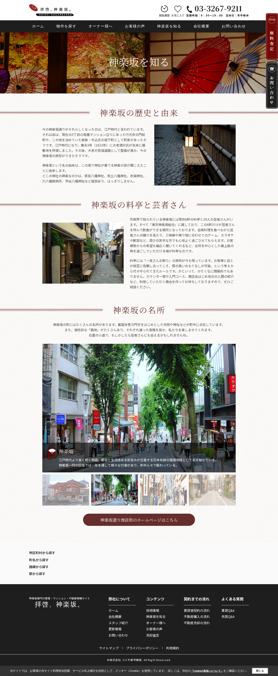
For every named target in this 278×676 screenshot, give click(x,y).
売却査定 (152, 635)
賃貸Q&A (227, 610)
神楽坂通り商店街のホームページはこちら (139, 520)
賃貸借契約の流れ (197, 610)
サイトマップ (109, 648)
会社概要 (202, 26)
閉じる (260, 670)
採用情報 (152, 610)
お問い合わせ (234, 26)
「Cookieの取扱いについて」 (207, 670)
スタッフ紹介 (118, 622)
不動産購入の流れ (197, 616)
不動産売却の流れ (197, 622)
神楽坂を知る (169, 26)
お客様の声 (135, 26)
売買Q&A (227, 616)
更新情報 (114, 628)
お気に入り (178, 15)
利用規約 (172, 648)
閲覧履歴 (164, 15)
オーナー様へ (101, 26)
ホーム (38, 26)
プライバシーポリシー (142, 648)
